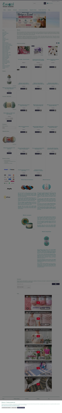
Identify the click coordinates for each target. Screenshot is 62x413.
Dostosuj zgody (14, 407)
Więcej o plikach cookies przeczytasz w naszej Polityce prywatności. (11, 405)
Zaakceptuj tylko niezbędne (6, 407)
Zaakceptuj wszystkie (21, 407)
